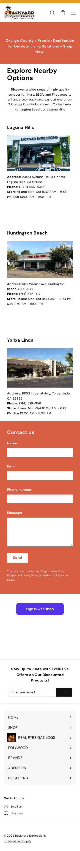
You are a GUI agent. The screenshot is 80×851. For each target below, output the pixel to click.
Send (17, 557)
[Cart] (63, 12)
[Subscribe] (64, 692)
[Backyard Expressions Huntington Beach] (40, 259)
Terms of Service (57, 575)
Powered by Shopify (17, 841)
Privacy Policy (30, 575)
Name (12, 443)
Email (11, 466)
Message (14, 512)
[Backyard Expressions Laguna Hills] (40, 153)
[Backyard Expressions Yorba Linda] (40, 368)
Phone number (19, 489)
